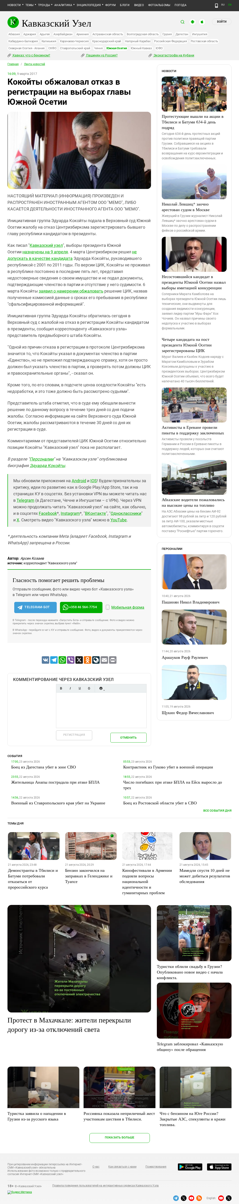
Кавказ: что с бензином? (31, 55)
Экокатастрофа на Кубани (173, 55)
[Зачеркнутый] (89, 688)
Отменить (128, 737)
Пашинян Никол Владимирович (190, 602)
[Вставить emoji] (100, 688)
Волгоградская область (143, 34)
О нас (95, 1166)
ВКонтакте (95, 513)
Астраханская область (107, 34)
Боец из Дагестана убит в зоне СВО (43, 767)
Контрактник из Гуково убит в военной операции (168, 767)
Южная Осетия (116, 48)
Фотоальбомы (159, 5)
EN (230, 4)
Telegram (25, 500)
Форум (110, 5)
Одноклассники (126, 513)
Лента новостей (34, 64)
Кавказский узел (46, 245)
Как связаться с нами (122, 1166)
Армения (82, 34)
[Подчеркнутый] (79, 688)
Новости (14, 5)
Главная (13, 64)
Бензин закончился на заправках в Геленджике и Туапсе (88, 875)
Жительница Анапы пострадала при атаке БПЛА (55, 782)
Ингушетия (199, 34)
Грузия (167, 34)
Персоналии (41, 459)
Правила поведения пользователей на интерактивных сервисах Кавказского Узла (105, 1185)
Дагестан (182, 34)
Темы (29, 5)
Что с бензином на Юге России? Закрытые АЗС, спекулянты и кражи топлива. (192, 1118)
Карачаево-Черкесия (74, 41)
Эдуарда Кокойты (47, 465)
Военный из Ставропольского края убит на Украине (58, 803)
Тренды (44, 5)
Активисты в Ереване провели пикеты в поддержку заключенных (193, 430)
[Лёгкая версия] (216, 5)
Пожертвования (155, 1166)
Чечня (98, 48)
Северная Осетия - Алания (26, 48)
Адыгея (45, 34)
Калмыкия (49, 41)
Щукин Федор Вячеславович (188, 712)
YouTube (118, 519)
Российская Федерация (170, 41)
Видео (139, 5)
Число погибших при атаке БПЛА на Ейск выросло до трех (172, 784)
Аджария (29, 34)
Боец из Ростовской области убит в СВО (160, 803)
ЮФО (159, 48)
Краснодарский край (106, 41)
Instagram (70, 513)
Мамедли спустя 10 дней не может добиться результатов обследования (204, 875)
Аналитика (63, 5)
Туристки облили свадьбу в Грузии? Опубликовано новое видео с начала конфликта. (190, 971)
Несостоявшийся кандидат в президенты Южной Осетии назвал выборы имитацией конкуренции (194, 282)
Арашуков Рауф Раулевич (185, 657)
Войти (221, 21)
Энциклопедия (89, 5)
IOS (93, 480)
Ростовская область (204, 41)
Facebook (48, 513)
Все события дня (217, 810)
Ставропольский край (75, 48)
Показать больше (119, 1137)
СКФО (52, 48)
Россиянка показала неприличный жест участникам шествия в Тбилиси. (119, 1116)
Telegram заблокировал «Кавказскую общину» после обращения (190, 1046)
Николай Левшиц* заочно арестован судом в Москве (186, 206)
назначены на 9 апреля (45, 251)
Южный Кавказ (141, 48)
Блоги (125, 5)
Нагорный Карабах (137, 41)
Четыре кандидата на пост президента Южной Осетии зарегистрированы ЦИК (187, 344)
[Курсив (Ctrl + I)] (70, 688)
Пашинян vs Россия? (101, 55)
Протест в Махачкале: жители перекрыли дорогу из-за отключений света (69, 1024)
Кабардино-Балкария (23, 41)
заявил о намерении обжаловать (71, 291)
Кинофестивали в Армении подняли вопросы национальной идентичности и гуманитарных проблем (147, 881)
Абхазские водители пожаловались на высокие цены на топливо (193, 502)
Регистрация (74, 734)
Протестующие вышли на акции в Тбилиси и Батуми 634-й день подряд (193, 121)
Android (79, 480)
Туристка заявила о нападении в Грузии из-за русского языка (36, 1116)
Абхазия (14, 34)
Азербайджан (62, 34)
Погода (180, 5)
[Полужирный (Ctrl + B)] (61, 688)
